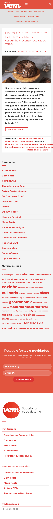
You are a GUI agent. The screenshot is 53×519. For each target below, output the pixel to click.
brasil (22, 282)
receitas (12, 147)
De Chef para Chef (13, 196)
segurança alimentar (19, 319)
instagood (37, 303)
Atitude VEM (33, 17)
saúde (5, 318)
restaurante (40, 315)
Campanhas (9, 180)
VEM (44, 51)
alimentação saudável (11, 275)
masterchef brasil (37, 306)
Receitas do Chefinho (22, 141)
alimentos (9, 144)
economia (13, 298)
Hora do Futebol (11, 217)
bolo (17, 144)
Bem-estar (39, 11)
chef (28, 282)
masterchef (18, 306)
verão (46, 329)
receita (7, 314)
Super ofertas (10, 253)
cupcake (36, 293)
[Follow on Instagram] (7, 509)
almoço (5, 282)
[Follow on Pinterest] (10, 509)
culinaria (10, 293)
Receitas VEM (10, 242)
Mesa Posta (19, 17)
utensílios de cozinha (27, 328)
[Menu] (26, 4)
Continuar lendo (16, 129)
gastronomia (21, 302)
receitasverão (23, 147)
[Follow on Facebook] (3, 509)
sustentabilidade (11, 323)
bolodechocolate (35, 144)
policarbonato (22, 311)
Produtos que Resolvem (27, 22)
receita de (17, 315)
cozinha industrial (26, 288)
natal (15, 311)
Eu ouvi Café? (10, 211)
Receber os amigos (13, 227)
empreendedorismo (27, 298)
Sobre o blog (9, 248)
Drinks (6, 206)
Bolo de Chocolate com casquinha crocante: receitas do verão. (25, 40)
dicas (44, 293)
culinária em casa (25, 293)
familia (39, 298)
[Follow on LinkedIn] (14, 509)
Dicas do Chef (12, 32)
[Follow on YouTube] (17, 509)
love (45, 303)
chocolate (36, 282)
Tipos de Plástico (12, 258)
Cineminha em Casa (13, 186)
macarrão (5, 307)
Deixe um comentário (37, 150)
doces (5, 298)
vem (41, 329)
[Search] (50, 4)
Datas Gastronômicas (15, 191)
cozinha (9, 287)
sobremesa (35, 147)
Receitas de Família (28, 32)
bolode (23, 144)
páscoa (45, 311)
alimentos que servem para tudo (28, 279)
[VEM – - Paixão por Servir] (12, 4)
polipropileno (35, 311)
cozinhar (39, 288)
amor (11, 282)
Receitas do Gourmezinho (20, 11)
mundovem (7, 311)
